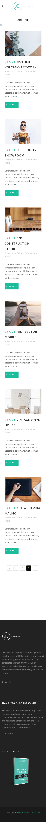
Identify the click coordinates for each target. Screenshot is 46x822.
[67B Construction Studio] (23, 219)
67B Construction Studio (17, 243)
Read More (11, 104)
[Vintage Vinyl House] (23, 401)
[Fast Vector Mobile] (23, 313)
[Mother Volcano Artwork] (23, 43)
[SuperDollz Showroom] (23, 131)
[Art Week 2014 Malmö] (23, 489)
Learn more (7, 733)
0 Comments (31, 71)
